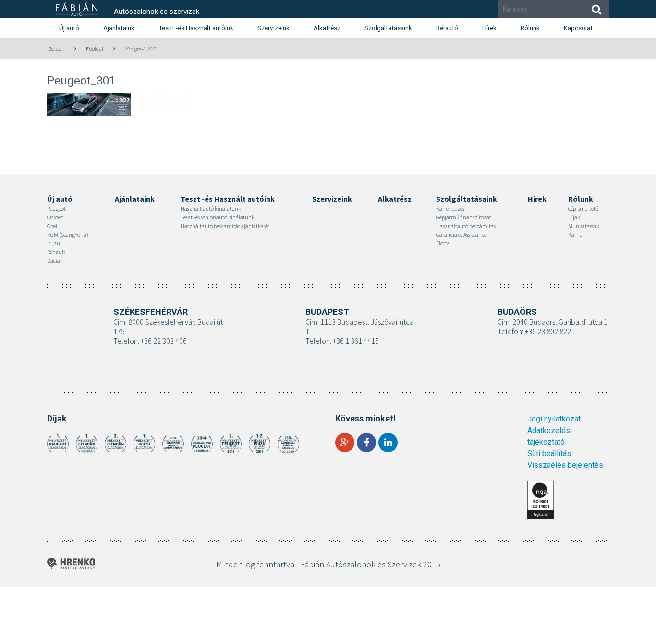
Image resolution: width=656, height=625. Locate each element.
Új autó (69, 28)
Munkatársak (583, 225)
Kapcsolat (578, 28)
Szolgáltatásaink (388, 28)
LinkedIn (388, 442)
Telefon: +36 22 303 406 (150, 341)
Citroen (55, 217)
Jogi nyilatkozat (554, 418)
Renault (56, 251)
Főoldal (94, 48)
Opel (52, 225)
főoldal (55, 48)
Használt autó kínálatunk (211, 208)
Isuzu (53, 243)
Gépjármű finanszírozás (463, 217)
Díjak (574, 217)
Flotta (443, 243)
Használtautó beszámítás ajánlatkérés (225, 225)
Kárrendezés (450, 208)
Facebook (366, 442)
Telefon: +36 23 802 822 (534, 331)
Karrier (576, 234)
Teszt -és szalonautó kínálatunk (218, 217)
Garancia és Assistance (461, 234)
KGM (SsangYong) (67, 234)
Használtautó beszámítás (466, 225)
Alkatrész (327, 28)
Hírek (489, 28)
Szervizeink (273, 28)
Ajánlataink (118, 28)
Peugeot (56, 208)
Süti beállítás (549, 453)
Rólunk (530, 28)
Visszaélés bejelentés (565, 464)
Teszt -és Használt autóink (195, 28)
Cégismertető (583, 208)
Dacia (53, 260)
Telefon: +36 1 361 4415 (342, 341)
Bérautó (447, 28)
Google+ (344, 442)
